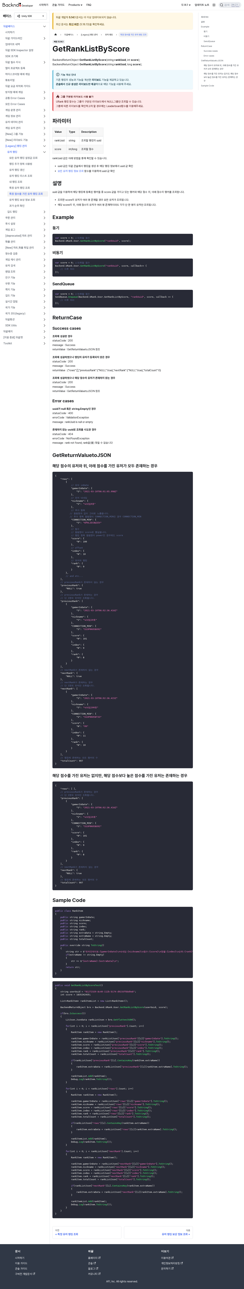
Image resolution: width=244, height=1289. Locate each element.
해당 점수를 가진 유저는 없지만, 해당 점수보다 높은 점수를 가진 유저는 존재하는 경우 (221, 77)
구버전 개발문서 (23, 1274)
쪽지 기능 (10, 289)
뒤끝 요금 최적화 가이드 (18, 86)
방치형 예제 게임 (14, 92)
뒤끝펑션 (10, 319)
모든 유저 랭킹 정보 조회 (71, 171)
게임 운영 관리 (13, 110)
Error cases (209, 56)
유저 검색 (10, 265)
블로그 (91, 1268)
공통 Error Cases (15, 98)
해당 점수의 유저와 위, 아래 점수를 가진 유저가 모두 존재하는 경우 (221, 67)
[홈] (55, 34)
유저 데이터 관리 (14, 122)
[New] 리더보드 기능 (16, 140)
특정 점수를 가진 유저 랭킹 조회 (26, 193)
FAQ (88, 4)
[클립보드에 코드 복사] (189, 238)
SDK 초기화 (11, 56)
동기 (205, 31)
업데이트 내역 (12, 44)
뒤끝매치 (8, 331)
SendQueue (209, 41)
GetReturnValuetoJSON (212, 60)
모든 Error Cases (15, 104)
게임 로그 (10, 229)
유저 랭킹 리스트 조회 (20, 175)
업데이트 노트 (202, 4)
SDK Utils (11, 325)
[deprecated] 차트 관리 (18, 235)
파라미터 (204, 17)
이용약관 (165, 1258)
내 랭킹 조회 (15, 181)
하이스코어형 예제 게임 (17, 74)
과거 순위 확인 (17, 205)
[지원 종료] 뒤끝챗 (13, 337)
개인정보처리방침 (170, 1263)
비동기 (206, 36)
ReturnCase (206, 46)
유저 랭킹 (12, 152)
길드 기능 (10, 295)
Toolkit (7, 343)
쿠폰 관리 (10, 217)
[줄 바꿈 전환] (183, 911)
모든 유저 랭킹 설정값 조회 (23, 158)
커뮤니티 (92, 1274)
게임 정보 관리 (13, 116)
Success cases (211, 51)
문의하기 (165, 1268)
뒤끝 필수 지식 (13, 62)
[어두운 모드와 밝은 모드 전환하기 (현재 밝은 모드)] (214, 5)
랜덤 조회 (10, 271)
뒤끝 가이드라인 (13, 38)
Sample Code (207, 85)
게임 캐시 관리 (13, 259)
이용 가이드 (21, 1263)
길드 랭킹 (12, 211)
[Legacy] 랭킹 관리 (16, 146)
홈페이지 (92, 1258)
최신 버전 (74, 24)
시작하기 (43, 4)
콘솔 (90, 1263)
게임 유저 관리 (13, 128)
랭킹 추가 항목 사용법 (20, 164)
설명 (203, 22)
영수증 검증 (11, 253)
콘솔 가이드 (58, 4)
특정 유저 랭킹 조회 (19, 187)
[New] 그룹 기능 (14, 134)
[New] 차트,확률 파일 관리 (19, 247)
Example (205, 26)
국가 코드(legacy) (15, 313)
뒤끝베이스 (9, 26)
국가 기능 (10, 307)
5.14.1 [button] (184, 4)
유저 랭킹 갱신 (17, 169)
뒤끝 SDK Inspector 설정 (19, 50)
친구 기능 (10, 277)
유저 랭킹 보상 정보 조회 (22, 199)
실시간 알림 (11, 301)
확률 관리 (10, 241)
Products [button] (74, 4)
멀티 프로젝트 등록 (15, 68)
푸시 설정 (10, 223)
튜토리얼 (10, 80)
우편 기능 (10, 283)
